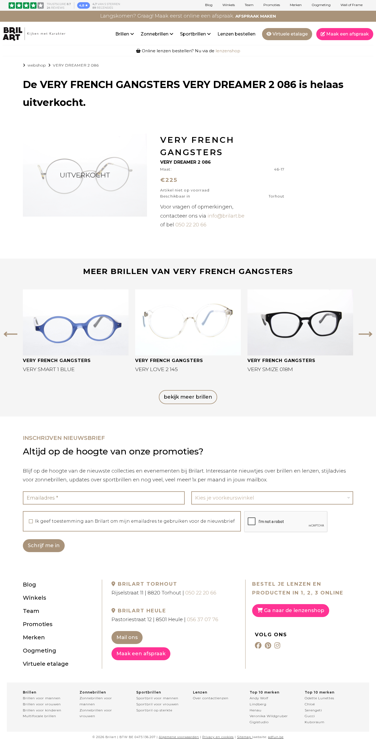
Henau (255, 710)
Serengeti (313, 710)
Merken (296, 5)
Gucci (310, 716)
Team (249, 5)
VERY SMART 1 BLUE (49, 369)
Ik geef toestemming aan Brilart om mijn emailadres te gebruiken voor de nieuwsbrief (135, 521)
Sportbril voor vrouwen (157, 704)
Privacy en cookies (218, 737)
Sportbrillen (193, 34)
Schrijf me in (44, 545)
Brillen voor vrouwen (42, 704)
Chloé (310, 704)
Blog (208, 5)
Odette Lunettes (319, 698)
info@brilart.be (226, 216)
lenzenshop (228, 50)
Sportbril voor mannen (157, 698)
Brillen (122, 34)
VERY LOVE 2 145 (156, 369)
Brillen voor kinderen (42, 710)
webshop (37, 65)
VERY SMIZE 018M (270, 369)
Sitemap (244, 737)
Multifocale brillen (39, 716)
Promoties (271, 5)
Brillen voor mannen (42, 698)
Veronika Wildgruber (269, 716)
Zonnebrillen (155, 34)
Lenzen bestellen (236, 34)
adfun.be (276, 737)
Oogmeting (321, 5)
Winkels (228, 5)
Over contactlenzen (210, 698)
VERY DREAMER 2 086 (76, 65)
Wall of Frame (351, 5)
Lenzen (200, 692)
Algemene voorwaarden (179, 737)
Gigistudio (259, 722)
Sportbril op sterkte (154, 710)
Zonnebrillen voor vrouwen (96, 713)
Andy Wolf (259, 698)
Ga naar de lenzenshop (293, 610)
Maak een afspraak (347, 34)
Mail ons (127, 637)
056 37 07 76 (202, 619)
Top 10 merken (264, 692)
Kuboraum (315, 722)
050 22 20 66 (190, 225)
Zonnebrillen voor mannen (96, 701)
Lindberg (258, 704)
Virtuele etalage (289, 34)
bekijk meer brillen (188, 397)
